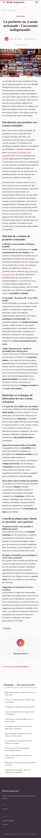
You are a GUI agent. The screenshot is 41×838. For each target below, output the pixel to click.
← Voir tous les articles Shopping (15, 667)
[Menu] (36, 2)
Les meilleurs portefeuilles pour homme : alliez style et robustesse (19, 727)
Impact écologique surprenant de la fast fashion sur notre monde (18, 735)
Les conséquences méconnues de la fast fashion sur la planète (18, 742)
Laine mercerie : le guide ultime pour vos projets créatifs (19, 720)
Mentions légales (8, 820)
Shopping (12, 10)
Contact (5, 824)
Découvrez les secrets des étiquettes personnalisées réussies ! (17, 749)
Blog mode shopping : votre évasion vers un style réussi (20, 693)
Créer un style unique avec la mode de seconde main (18, 756)
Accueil (4, 10)
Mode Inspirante (13, 2)
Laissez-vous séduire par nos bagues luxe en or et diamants (20, 713)
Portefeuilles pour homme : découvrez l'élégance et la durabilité (18, 771)
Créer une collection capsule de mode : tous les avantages (20, 701)
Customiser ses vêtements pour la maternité (19, 707)
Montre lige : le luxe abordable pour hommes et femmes (20, 764)
